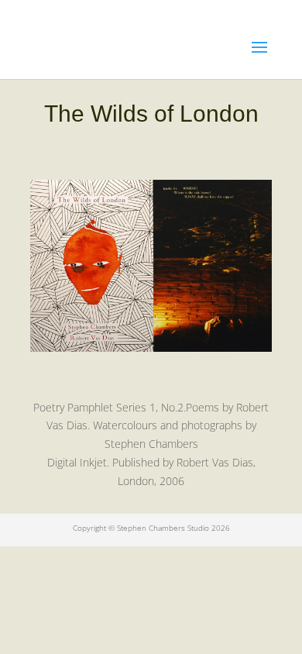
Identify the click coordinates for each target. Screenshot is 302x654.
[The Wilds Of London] (151, 347)
